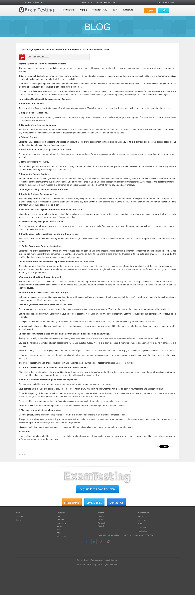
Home (19, 513)
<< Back (22, 454)
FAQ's (140, 516)
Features (68, 10)
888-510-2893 (169, 2)
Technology (99, 10)
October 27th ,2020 (38, 57)
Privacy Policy (83, 560)
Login (163, 10)
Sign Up (150, 10)
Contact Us (116, 502)
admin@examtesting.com (34, 2)
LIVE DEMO (94, 502)
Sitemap (114, 560)
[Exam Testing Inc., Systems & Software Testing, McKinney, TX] (99, 551)
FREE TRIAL (71, 502)
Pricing (101, 513)
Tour (58, 530)
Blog (140, 524)
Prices (83, 10)
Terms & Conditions (100, 560)
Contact (128, 10)
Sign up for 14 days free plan (97, 489)
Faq (115, 10)
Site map (142, 527)
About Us (142, 520)
